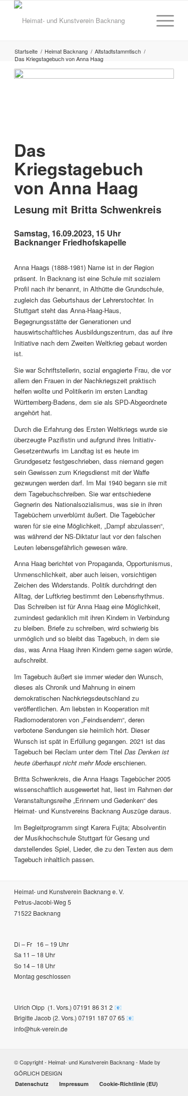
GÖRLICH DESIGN (38, 1073)
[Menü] (160, 21)
